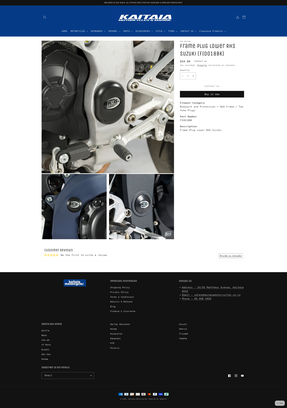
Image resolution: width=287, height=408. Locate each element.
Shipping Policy (120, 287)
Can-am (45, 340)
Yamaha (183, 338)
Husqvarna (116, 334)
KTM (112, 343)
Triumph (183, 334)
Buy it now (212, 94)
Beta (44, 335)
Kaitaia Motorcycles (137, 399)
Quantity (184, 70)
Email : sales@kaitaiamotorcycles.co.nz (211, 295)
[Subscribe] (90, 375)
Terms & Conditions (122, 297)
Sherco (183, 329)
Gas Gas (46, 354)
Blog (112, 306)
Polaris (114, 348)
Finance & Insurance (122, 311)
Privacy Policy (119, 292)
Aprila (45, 330)
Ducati (45, 349)
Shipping (202, 65)
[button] (44, 17)
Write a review (230, 255)
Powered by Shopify (158, 399)
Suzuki (183, 324)
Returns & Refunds (121, 302)
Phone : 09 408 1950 (196, 298)
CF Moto (46, 345)
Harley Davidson (120, 324)
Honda (44, 359)
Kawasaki (115, 338)
